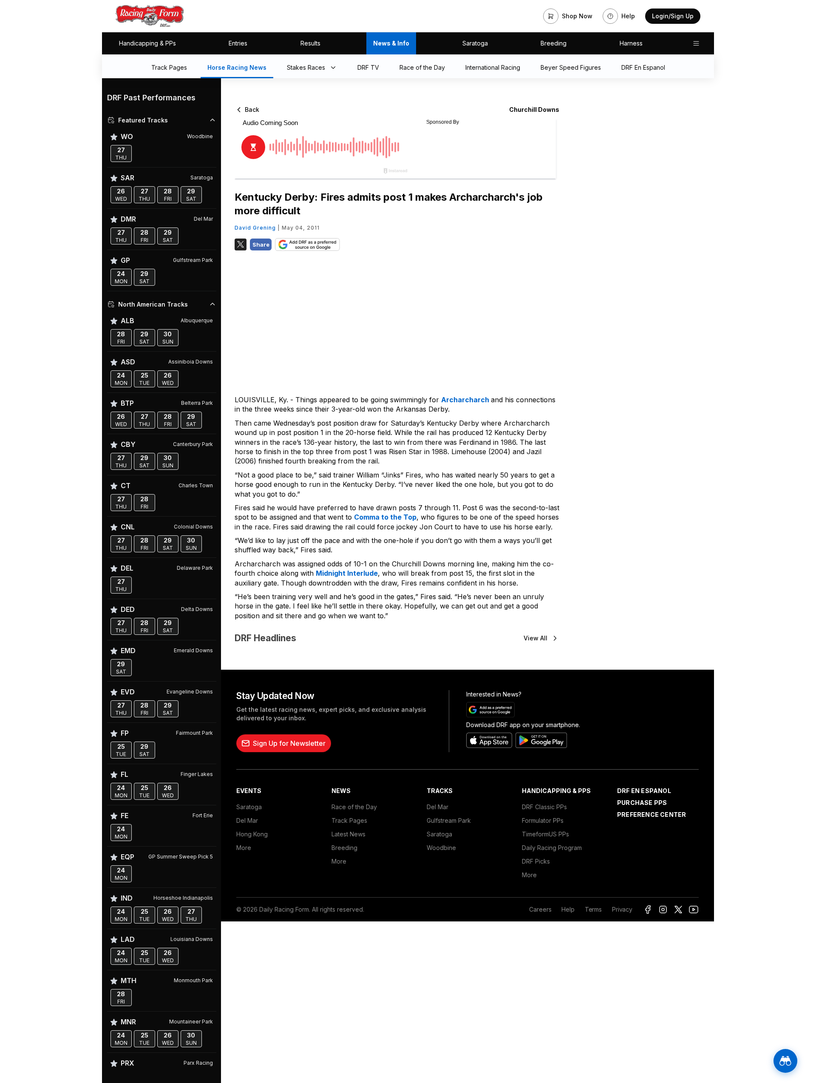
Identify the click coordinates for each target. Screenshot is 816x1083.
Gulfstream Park (449, 820)
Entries (238, 43)
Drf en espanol (644, 790)
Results (310, 43)
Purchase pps (642, 802)
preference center (651, 814)
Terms (593, 909)
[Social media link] (648, 909)
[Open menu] (696, 43)
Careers (540, 909)
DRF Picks (536, 861)
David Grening (255, 228)
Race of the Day (354, 806)
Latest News (349, 834)
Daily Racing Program (552, 847)
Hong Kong (252, 834)
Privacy (622, 909)
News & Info (391, 43)
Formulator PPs (543, 820)
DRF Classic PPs (544, 806)
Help (567, 909)
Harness (631, 43)
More (243, 847)
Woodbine (441, 847)
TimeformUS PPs (545, 834)
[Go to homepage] (150, 16)
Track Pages (349, 820)
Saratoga (475, 43)
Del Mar (247, 820)
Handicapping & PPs (147, 43)
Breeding (554, 43)
